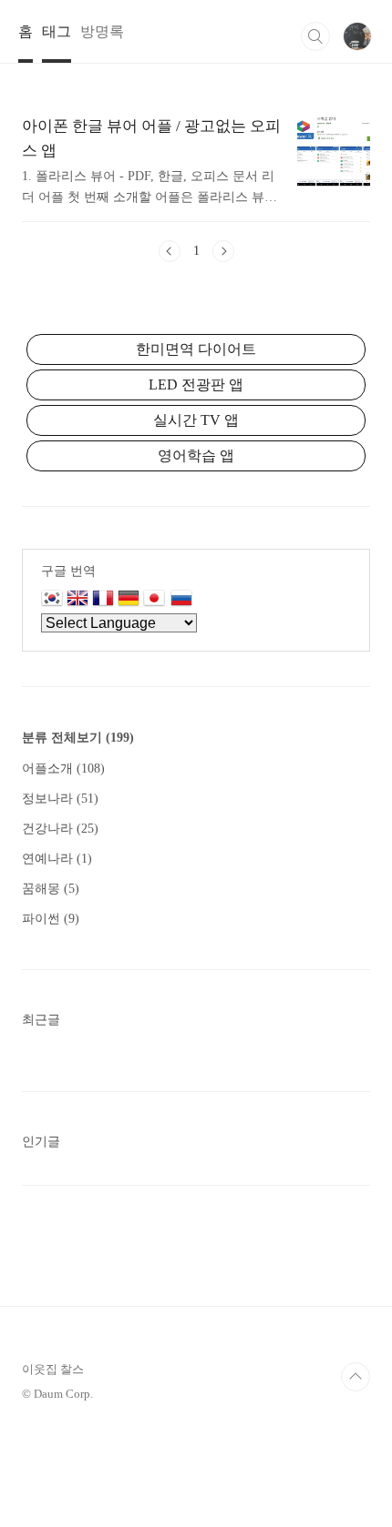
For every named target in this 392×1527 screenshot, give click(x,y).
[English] (77, 599)
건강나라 (60, 828)
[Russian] (181, 599)
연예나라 (57, 858)
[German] (128, 599)
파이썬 (50, 918)
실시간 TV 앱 (196, 420)
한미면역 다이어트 (196, 349)
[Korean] (52, 599)
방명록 (102, 31)
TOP (355, 1376)
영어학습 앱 (196, 455)
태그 (56, 31)
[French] (103, 599)
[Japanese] (156, 599)
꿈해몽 (50, 888)
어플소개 (63, 768)
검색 (315, 36)
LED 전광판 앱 (196, 384)
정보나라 (60, 798)
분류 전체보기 (78, 737)
